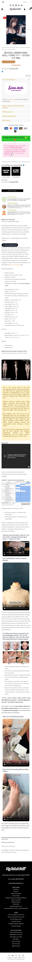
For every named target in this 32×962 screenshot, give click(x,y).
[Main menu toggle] (2, 9)
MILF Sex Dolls (16, 943)
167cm (24, 698)
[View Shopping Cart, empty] (30, 9)
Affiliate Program (16, 902)
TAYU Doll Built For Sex (16, 932)
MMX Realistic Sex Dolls (16, 934)
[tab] (16, 90)
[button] (16, 138)
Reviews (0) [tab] (5, 839)
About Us (16, 891)
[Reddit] (19, 5)
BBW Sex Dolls (16, 946)
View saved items (16, 65)
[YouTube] (12, 955)
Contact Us (16, 889)
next (28, 30)
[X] (9, 955)
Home (3, 47)
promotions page (11, 99)
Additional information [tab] (8, 842)
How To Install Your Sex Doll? (16, 914)
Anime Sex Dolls (16, 941)
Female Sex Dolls (14, 47)
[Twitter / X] (10, 5)
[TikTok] (21, 5)
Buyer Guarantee (16, 900)
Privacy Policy (16, 895)
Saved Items (16, 904)
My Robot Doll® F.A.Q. (16, 906)
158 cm (15, 698)
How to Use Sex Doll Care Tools (16, 917)
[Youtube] (13, 5)
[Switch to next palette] (3, 2)
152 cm (4, 698)
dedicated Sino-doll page (10, 710)
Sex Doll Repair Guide (16, 919)
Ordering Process (16, 921)
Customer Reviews (16, 926)
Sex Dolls (7, 47)
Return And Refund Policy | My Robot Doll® (16, 908)
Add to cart (12, 190)
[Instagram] (16, 955)
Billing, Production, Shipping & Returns (16, 898)
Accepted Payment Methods (16, 923)
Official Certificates (16, 893)
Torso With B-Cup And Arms (15, 702)
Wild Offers (16, 939)
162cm (19, 698)
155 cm (9, 698)
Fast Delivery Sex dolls (16, 937)
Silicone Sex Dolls (15, 264)
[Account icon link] (24, 9)
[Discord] (16, 5)
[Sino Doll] (16, 88)
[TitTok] (19, 955)
